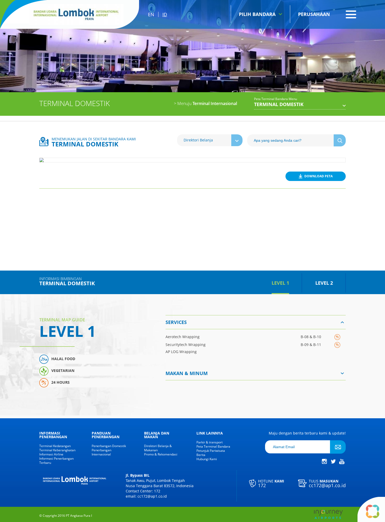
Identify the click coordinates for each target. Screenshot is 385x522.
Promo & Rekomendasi (160, 454)
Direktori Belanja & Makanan (158, 448)
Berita (200, 455)
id (164, 14)
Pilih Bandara (257, 14)
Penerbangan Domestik (109, 446)
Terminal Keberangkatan (57, 450)
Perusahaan (314, 14)
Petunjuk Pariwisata (210, 451)
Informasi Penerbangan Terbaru (56, 461)
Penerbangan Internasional (101, 452)
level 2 (324, 283)
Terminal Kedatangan (55, 446)
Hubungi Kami (206, 459)
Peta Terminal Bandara (213, 446)
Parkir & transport (209, 442)
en (151, 14)
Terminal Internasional (205, 103)
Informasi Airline (51, 454)
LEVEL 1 (280, 283)
